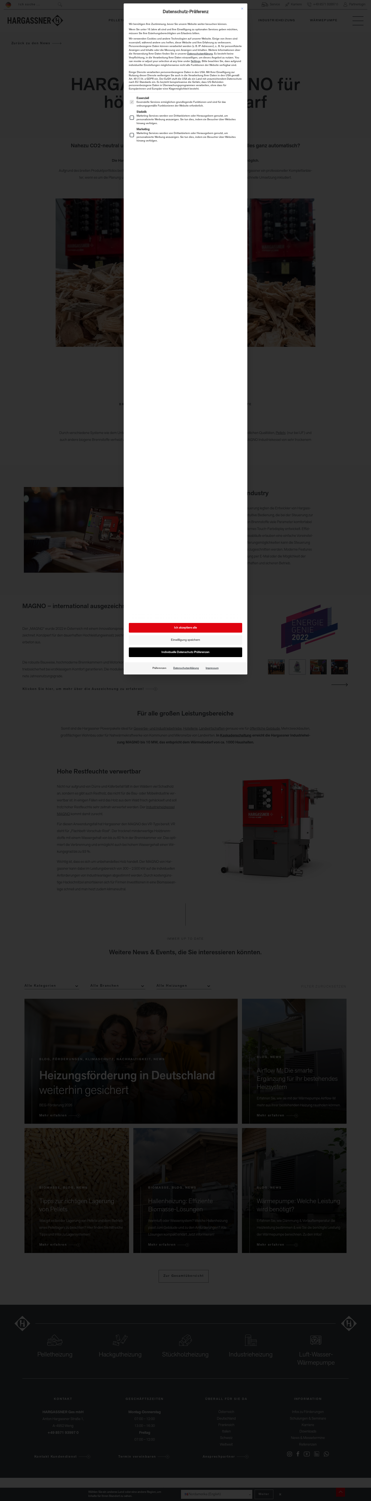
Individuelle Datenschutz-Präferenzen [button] (185, 652)
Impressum (212, 668)
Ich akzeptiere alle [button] (185, 627)
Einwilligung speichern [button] (185, 640)
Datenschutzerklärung (200, 54)
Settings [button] (196, 61)
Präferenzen (159, 668)
